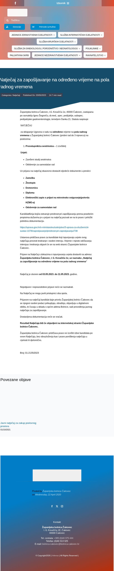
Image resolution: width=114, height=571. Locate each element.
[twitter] (57, 506)
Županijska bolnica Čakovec (57, 491)
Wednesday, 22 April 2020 (48, 494)
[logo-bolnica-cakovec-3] (38, 361)
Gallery (23, 403)
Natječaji (16, 95)
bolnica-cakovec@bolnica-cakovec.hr (60, 544)
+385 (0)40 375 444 (63, 538)
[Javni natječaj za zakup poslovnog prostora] (21, 404)
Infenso (55, 555)
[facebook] (15, 3)
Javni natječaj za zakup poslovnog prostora (18, 403)
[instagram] (62, 506)
